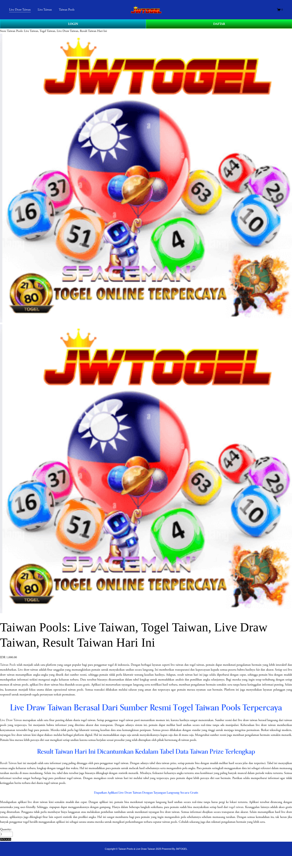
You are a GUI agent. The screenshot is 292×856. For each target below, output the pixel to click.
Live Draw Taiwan (11, 720)
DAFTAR (219, 24)
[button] (5, 839)
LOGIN (73, 24)
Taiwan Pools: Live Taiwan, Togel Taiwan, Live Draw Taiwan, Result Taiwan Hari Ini (57, 31)
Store (3, 31)
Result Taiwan (8, 763)
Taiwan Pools (8, 665)
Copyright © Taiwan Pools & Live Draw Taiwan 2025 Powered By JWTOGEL (146, 848)
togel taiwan (236, 807)
